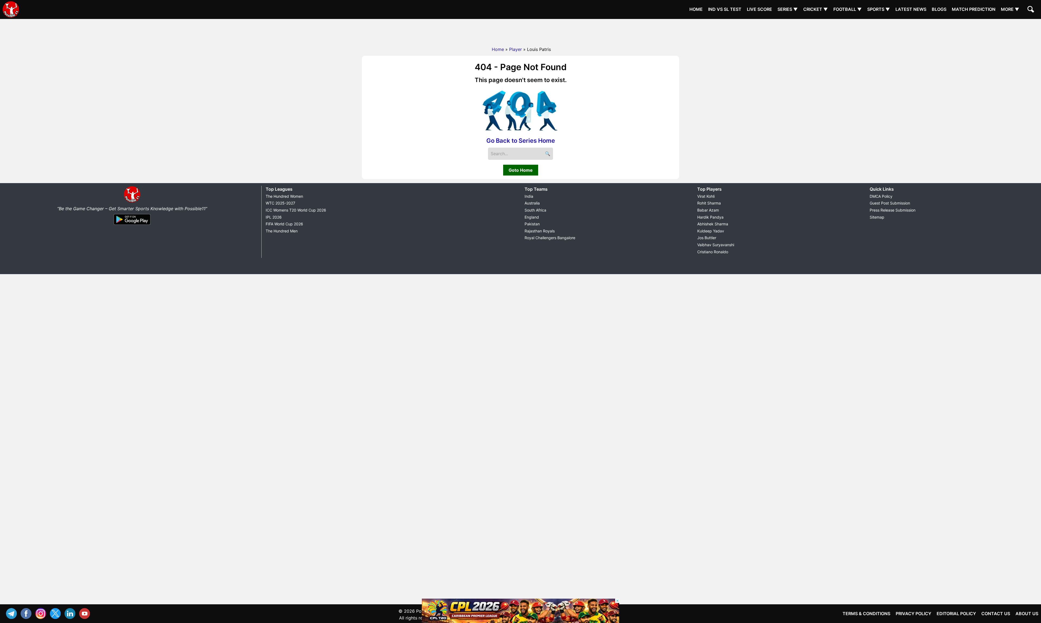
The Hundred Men (282, 231)
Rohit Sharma (709, 203)
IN (71, 613)
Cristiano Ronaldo (712, 251)
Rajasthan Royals (540, 231)
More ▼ (1010, 9)
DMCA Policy (881, 196)
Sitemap (877, 217)
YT (86, 613)
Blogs (939, 9)
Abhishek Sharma (712, 224)
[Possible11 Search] (1031, 10)
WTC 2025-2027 (280, 203)
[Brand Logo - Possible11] (132, 201)
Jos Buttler (706, 237)
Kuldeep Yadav (710, 231)
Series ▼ (787, 9)
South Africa (535, 210)
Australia (532, 203)
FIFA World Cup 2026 (284, 224)
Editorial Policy (956, 613)
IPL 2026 (274, 217)
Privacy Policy (913, 613)
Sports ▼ (878, 9)
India (529, 196)
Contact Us (995, 613)
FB (27, 613)
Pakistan (532, 224)
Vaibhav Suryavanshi (715, 244)
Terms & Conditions (866, 613)
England (532, 217)
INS (42, 613)
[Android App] (132, 225)
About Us (1027, 613)
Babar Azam (708, 210)
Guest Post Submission (890, 203)
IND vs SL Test (724, 9)
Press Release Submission (892, 210)
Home (696, 9)
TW (56, 613)
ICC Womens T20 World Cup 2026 (296, 210)
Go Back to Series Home (520, 140)
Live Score (759, 9)
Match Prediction (973, 9)
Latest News (910, 9)
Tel (13, 613)
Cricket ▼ (815, 9)
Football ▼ (847, 9)
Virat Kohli (706, 196)
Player (515, 49)
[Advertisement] (520, 31)
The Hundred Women (284, 196)
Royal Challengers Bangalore (550, 237)
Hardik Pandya (710, 217)
